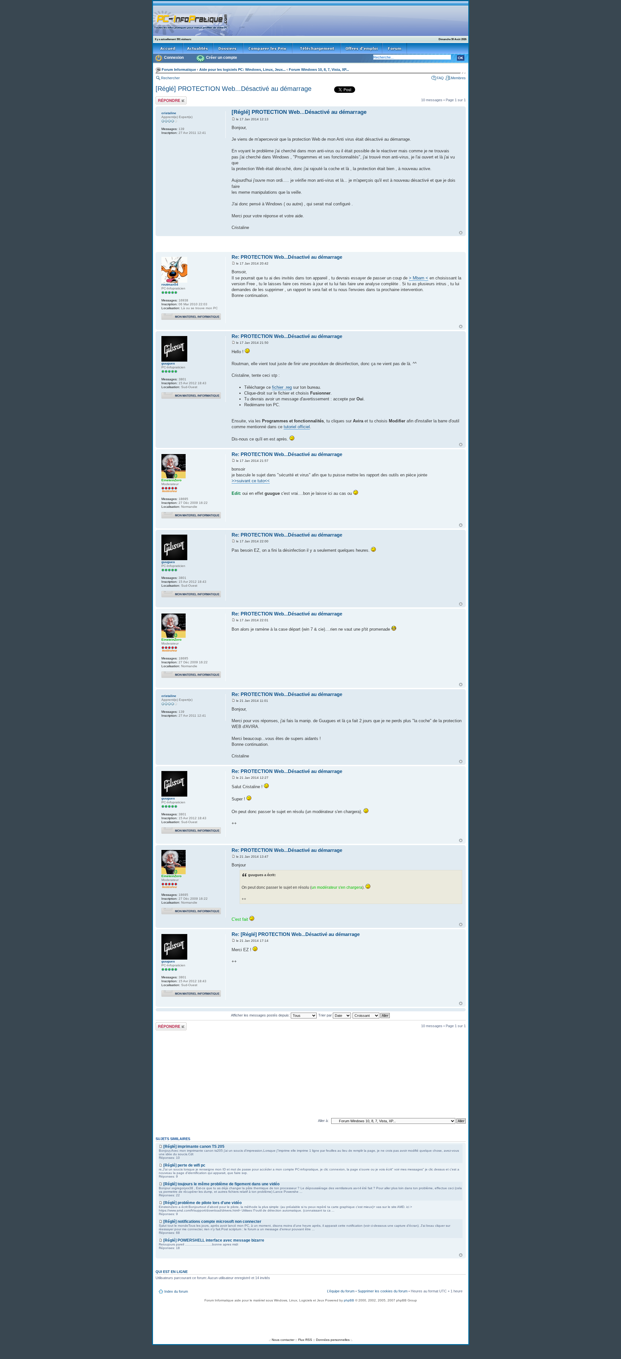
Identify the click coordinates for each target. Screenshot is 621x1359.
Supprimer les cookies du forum (383, 1291)
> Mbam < (418, 278)
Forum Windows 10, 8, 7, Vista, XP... (319, 69)
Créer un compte (221, 57)
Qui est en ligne (172, 1272)
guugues (168, 363)
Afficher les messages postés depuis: (261, 1015)
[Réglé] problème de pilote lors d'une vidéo (202, 1203)
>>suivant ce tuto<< (251, 480)
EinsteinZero (171, 480)
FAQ (440, 78)
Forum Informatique (179, 69)
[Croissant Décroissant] (371, 1015)
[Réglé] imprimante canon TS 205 (193, 1146)
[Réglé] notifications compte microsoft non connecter (212, 1221)
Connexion (174, 57)
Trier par (325, 1015)
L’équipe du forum (340, 1291)
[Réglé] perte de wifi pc (184, 1165)
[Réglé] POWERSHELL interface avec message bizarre (213, 1240)
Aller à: (323, 1121)
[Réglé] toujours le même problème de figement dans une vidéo (221, 1184)
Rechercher (170, 78)
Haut (461, 232)
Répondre (163, 98)
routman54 (169, 284)
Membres (458, 78)
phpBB (349, 1300)
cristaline (168, 113)
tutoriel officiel (297, 426)
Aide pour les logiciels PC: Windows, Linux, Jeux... (242, 69)
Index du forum (176, 1291)
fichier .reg (282, 387)
